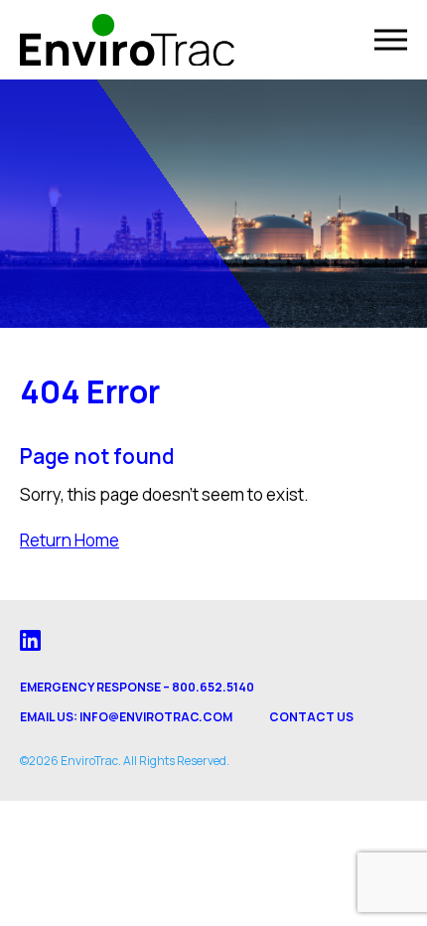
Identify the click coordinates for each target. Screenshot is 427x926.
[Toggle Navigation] (390, 40)
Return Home (69, 540)
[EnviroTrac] (127, 40)
